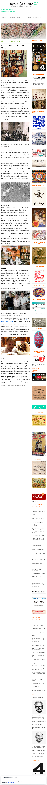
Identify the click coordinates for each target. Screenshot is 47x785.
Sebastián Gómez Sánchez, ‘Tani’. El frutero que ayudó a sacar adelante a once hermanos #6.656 (38, 640)
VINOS (23, 17)
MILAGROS (19, 14)
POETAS (38, 14)
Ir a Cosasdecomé (35, 501)
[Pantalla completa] (44, 379)
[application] (39, 377)
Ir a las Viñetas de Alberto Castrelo (39, 402)
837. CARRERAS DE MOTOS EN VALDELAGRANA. (38, 569)
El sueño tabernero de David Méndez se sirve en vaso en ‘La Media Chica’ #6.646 (38, 691)
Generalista (23, 385)
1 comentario (14, 386)
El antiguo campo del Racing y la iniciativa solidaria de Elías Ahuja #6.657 (38, 634)
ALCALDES (7, 14)
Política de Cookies (4, 19)
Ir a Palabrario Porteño (36, 588)
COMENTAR (14, 14)
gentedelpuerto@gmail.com (37, 724)
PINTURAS (33, 14)
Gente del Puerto (7, 10)
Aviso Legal (29, 17)
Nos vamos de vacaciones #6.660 (38, 622)
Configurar (41, 779)
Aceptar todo (27, 779)
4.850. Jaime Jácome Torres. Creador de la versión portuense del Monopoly (38, 575)
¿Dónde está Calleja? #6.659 (37, 625)
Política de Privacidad (37, 17)
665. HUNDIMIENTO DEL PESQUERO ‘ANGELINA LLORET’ (38, 540)
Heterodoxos (3, 386)
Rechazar (34, 779)
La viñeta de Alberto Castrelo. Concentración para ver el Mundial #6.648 (38, 679)
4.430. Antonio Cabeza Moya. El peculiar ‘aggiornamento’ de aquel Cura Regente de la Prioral (38, 518)
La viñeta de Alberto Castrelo (14, 17)
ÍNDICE (2, 14)
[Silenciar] (42, 379)
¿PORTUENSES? (3, 17)
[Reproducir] (33, 379)
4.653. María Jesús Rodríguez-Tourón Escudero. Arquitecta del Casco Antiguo (38, 549)
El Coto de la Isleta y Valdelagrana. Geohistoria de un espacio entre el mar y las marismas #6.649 (38, 674)
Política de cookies (10, 782)
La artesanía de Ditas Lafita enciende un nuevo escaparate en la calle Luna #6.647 (38, 685)
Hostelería (8, 386)
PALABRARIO (27, 14)
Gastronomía (18, 385)
